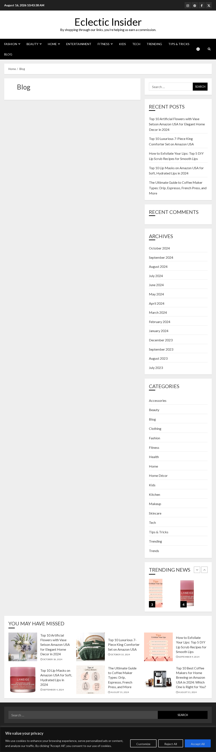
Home (52, 44)
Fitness (103, 44)
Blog (8, 54)
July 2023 (156, 368)
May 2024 (156, 294)
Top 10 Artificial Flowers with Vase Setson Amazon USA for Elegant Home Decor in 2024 (177, 124)
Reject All (170, 744)
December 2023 (161, 340)
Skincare (155, 513)
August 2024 (158, 266)
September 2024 (161, 257)
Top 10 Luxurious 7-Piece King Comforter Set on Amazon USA (124, 644)
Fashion (10, 44)
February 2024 (159, 322)
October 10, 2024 (120, 654)
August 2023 (158, 358)
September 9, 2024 (188, 656)
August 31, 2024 (120, 692)
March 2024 (158, 312)
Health (154, 457)
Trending (154, 44)
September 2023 (161, 349)
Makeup (155, 504)
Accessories (157, 400)
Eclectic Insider (108, 22)
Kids (122, 44)
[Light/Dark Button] (200, 49)
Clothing (155, 428)
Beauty (32, 44)
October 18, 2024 (52, 659)
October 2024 (159, 248)
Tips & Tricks (178, 44)
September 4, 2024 (53, 689)
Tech (136, 44)
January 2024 (158, 331)
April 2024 (156, 303)
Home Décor (158, 475)
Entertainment (78, 44)
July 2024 (156, 276)
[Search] (209, 49)
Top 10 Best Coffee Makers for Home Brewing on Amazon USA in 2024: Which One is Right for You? (191, 677)
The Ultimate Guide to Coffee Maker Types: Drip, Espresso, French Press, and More (178, 187)
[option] (162, 595)
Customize (143, 744)
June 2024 (156, 285)
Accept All (198, 744)
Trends (154, 551)
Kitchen (154, 494)
